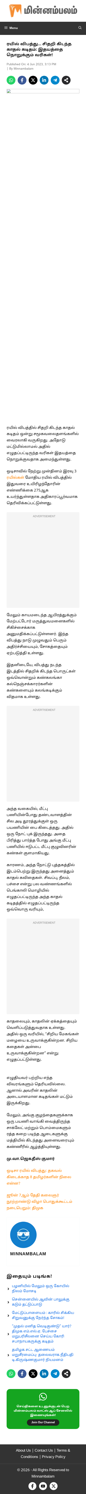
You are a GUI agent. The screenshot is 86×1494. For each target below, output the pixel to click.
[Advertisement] (43, 563)
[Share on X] (33, 80)
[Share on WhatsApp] (11, 80)
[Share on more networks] (66, 80)
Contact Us (44, 1450)
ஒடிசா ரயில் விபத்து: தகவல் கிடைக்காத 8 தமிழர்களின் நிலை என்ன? (39, 1177)
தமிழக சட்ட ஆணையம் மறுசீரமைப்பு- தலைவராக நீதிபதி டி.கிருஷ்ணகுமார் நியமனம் (42, 1355)
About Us (23, 1450)
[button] (80, 28)
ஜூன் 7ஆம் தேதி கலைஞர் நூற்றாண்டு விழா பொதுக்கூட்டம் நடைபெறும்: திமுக (39, 1201)
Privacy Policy (53, 1457)
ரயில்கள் (15, 477)
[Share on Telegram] (55, 80)
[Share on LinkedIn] (44, 80)
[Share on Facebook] (22, 80)
